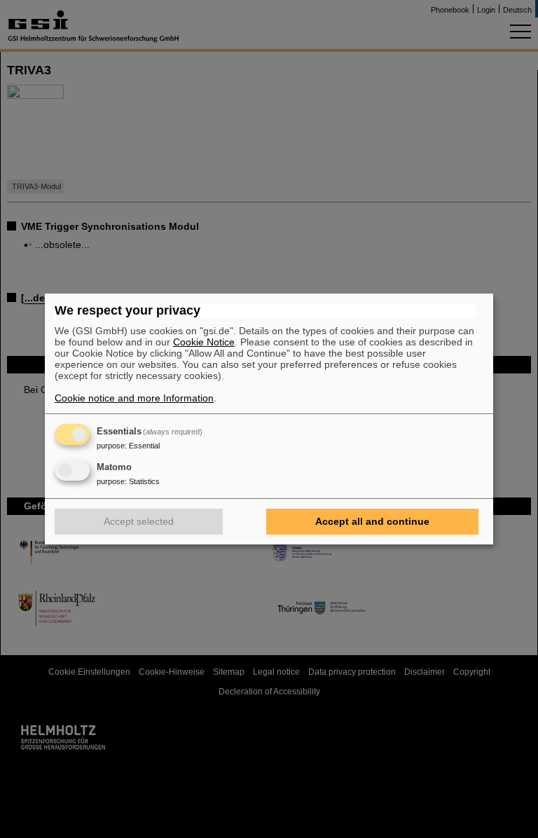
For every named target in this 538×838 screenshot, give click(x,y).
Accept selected (139, 521)
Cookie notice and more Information (134, 398)
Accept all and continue (372, 521)
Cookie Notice (204, 342)
